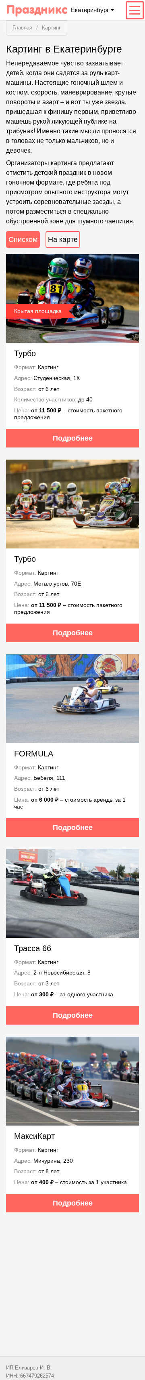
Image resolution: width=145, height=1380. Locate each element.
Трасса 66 (32, 948)
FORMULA (33, 753)
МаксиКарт (34, 1136)
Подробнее (73, 438)
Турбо (25, 353)
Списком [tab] (22, 239)
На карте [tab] (63, 239)
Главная (22, 28)
